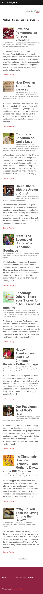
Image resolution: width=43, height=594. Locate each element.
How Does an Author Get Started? (25, 86)
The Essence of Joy (16, 98)
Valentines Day (23, 47)
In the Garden (7, 45)
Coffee (5, 96)
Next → (24, 558)
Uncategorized (30, 150)
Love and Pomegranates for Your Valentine (26, 34)
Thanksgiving (31, 369)
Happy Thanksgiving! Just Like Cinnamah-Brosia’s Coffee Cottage (20, 356)
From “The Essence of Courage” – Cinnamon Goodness (17, 243)
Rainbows (6, 150)
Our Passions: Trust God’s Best (26, 410)
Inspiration (15, 45)
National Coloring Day (31, 148)
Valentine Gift (13, 47)
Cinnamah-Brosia (33, 43)
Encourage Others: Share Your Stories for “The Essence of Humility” (21, 300)
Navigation (12, 2)
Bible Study (20, 198)
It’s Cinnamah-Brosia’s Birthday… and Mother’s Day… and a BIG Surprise (20, 463)
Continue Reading (8, 75)
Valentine (6, 47)
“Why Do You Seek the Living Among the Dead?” (27, 514)
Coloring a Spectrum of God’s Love (25, 138)
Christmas (32, 367)
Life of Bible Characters (19, 255)
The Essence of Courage (27, 45)
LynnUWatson (9, 43)
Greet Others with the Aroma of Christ (27, 190)
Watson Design (17, 589)
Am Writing (20, 94)
